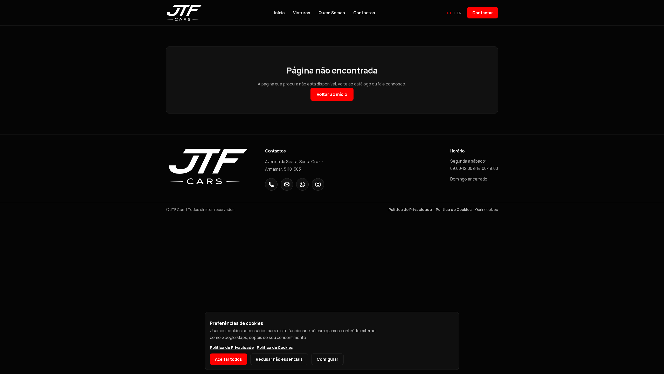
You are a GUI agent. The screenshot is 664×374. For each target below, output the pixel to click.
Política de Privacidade (410, 209)
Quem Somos (332, 13)
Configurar (327, 359)
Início (279, 13)
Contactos (364, 13)
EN (459, 12)
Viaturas (301, 13)
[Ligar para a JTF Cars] (271, 184)
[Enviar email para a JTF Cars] (287, 184)
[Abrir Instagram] (318, 184)
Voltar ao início (332, 94)
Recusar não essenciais (279, 359)
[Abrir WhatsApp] (302, 184)
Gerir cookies (486, 209)
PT (449, 12)
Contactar (482, 13)
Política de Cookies (454, 209)
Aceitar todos (228, 359)
